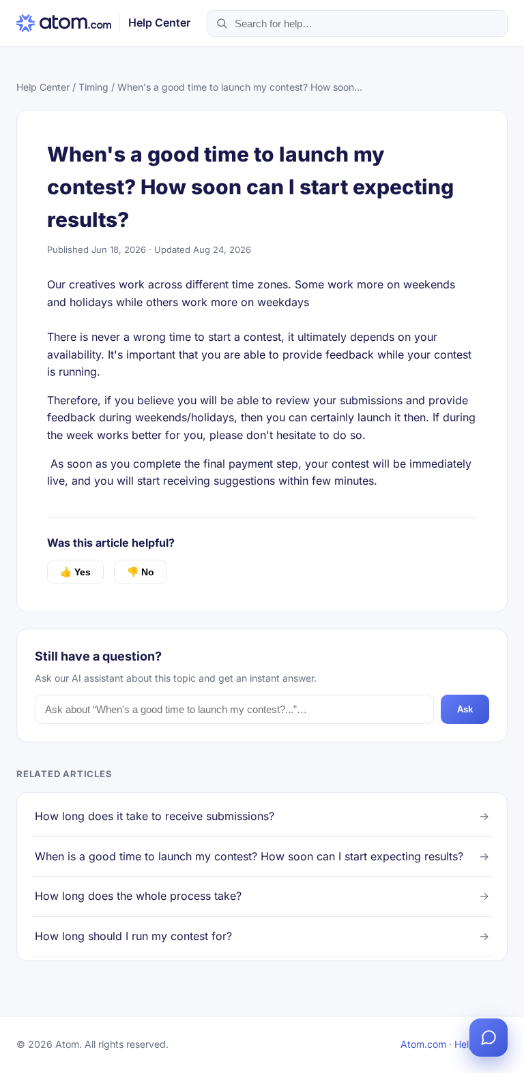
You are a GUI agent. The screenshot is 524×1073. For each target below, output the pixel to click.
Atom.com (423, 1044)
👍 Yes (75, 571)
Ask (465, 709)
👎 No (140, 571)
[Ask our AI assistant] (488, 1037)
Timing (93, 87)
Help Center (43, 87)
